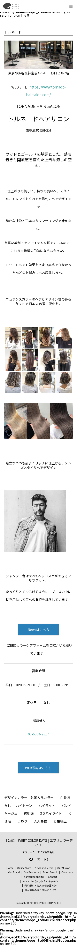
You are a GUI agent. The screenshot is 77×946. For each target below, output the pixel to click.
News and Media (44, 868)
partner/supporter (34, 876)
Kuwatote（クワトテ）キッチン (40, 881)
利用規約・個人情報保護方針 (40, 885)
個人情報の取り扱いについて (40, 890)
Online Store (24, 868)
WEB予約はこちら (38, 767)
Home (10, 868)
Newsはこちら (38, 629)
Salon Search (50, 872)
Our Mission (63, 868)
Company (67, 872)
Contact (52, 876)
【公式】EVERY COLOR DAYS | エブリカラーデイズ (38, 842)
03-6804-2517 (38, 734)
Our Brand (14, 872)
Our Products (31, 872)
